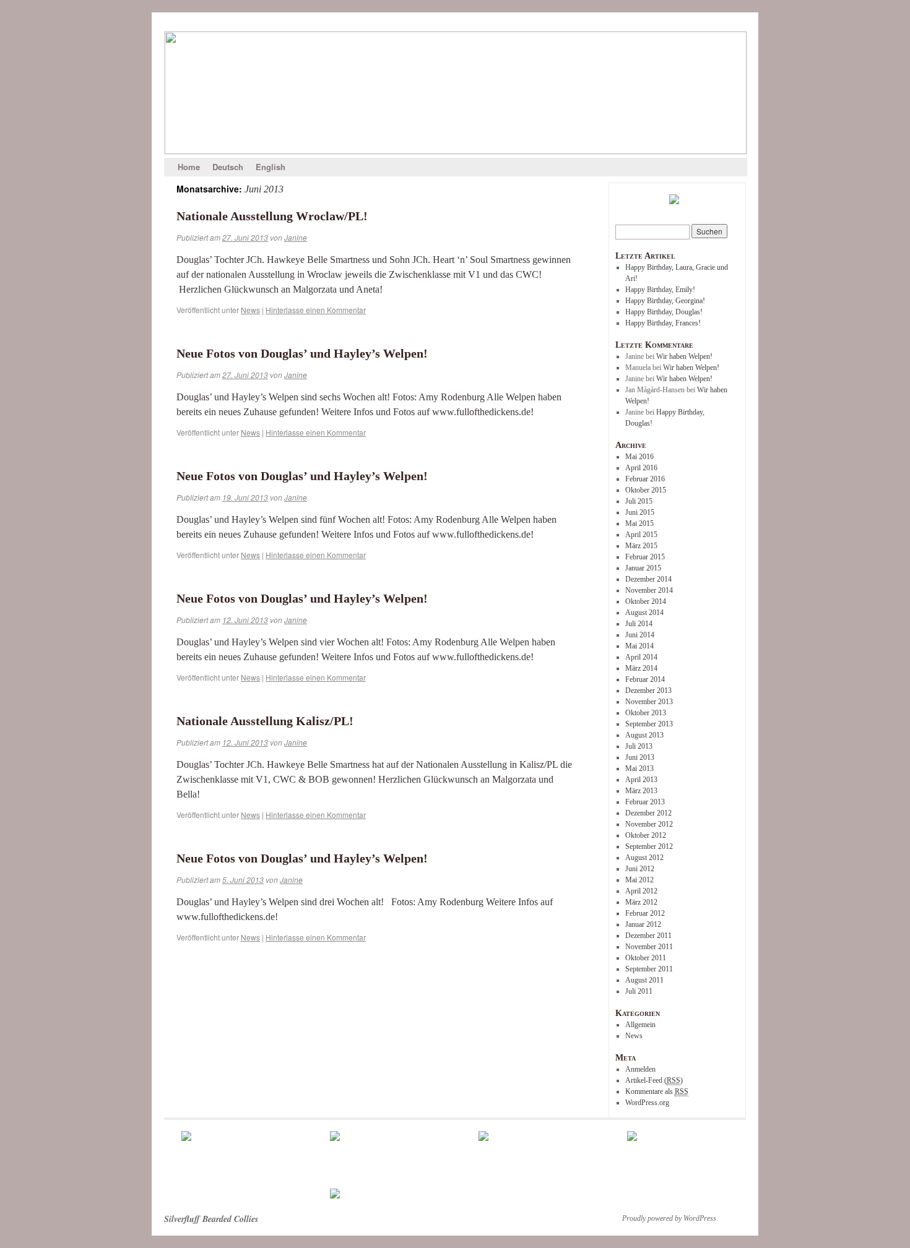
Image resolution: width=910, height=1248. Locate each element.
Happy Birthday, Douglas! (664, 312)
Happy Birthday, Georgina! (665, 300)
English (270, 167)
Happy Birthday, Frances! (663, 323)
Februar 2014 (645, 679)
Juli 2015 (638, 501)
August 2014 (644, 612)
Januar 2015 (643, 568)
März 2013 (641, 790)
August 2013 (644, 735)
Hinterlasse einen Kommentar (316, 309)
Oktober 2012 (645, 835)
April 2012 (641, 891)
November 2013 (649, 701)
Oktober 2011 (645, 957)
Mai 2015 (639, 523)
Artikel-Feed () (654, 1080)
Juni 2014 (639, 634)
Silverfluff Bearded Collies (211, 1219)
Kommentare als (656, 1091)
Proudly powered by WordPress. (670, 1218)
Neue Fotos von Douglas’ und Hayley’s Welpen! (302, 353)
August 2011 (644, 980)
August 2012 (644, 857)
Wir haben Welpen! (684, 356)
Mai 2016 (639, 456)
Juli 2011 (638, 991)
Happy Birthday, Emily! (660, 289)
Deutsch (227, 167)
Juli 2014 (638, 623)
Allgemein (640, 1024)
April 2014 (641, 657)
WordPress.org (647, 1102)
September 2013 (649, 724)
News (250, 309)
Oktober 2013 (645, 712)
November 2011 (649, 946)
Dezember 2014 (648, 579)
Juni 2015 (639, 512)
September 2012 (649, 846)
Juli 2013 (638, 746)
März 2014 (641, 668)
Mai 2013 (639, 768)
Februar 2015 (645, 557)
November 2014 (649, 590)
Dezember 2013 (648, 690)
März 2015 (641, 545)
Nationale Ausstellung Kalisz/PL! (264, 721)
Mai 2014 (639, 646)
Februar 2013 (645, 802)
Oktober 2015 (645, 490)
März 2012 (641, 902)
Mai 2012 (639, 880)
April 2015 (641, 534)
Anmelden (640, 1069)
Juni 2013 (639, 757)
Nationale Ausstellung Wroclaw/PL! (272, 216)
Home (189, 167)
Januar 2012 (643, 924)
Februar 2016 (645, 479)
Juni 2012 (639, 868)
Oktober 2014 (645, 601)
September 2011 (649, 969)
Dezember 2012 (648, 813)
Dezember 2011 (648, 935)
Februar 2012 (645, 913)
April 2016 (641, 467)
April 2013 (641, 779)
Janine (295, 237)
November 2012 (649, 824)
